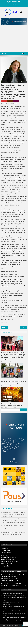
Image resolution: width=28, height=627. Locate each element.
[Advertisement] (14, 39)
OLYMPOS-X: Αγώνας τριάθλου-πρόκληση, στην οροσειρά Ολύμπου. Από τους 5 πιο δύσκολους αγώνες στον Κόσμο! (14, 514)
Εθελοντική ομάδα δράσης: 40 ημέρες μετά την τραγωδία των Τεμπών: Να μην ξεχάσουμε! (12, 404)
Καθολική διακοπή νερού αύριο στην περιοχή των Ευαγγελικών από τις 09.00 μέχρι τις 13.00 (24, 327)
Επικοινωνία (20, 2)
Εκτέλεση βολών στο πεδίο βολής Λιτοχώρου (13, 525)
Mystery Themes (21, 625)
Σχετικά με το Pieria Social (10, 2)
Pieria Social (14, 103)
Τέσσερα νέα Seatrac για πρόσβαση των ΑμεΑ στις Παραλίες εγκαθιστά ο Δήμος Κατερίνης (5, 327)
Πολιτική (10, 101)
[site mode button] (23, 53)
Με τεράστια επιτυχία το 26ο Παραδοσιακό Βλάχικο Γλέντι (15, 528)
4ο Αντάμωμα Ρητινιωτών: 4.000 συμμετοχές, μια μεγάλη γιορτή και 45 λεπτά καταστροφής (14, 533)
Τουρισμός (16, 101)
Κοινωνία (4, 101)
